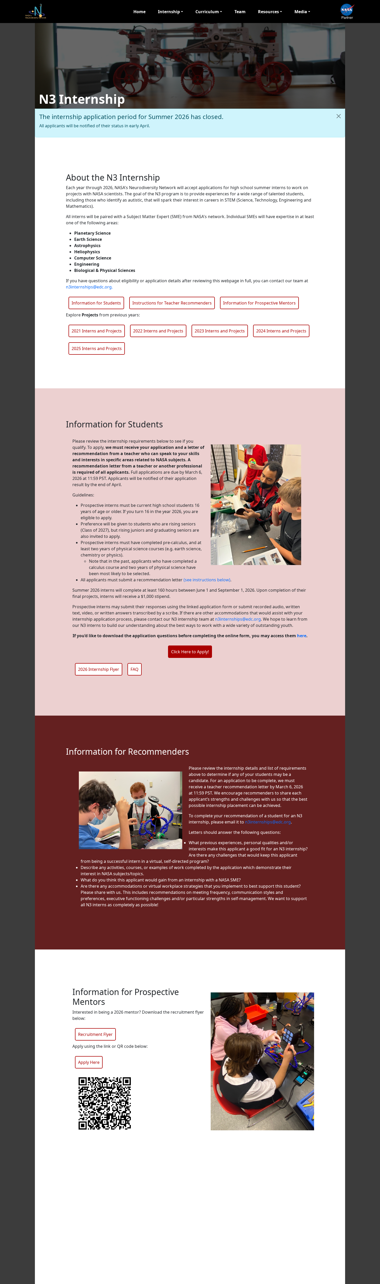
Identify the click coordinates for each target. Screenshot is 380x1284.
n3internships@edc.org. (89, 287)
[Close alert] (338, 116)
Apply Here (89, 1062)
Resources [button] (268, 11)
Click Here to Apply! (190, 652)
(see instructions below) (207, 580)
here (301, 636)
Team (240, 11)
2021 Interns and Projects (97, 331)
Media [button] (300, 11)
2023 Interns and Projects (220, 331)
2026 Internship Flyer (98, 669)
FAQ (135, 669)
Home (139, 11)
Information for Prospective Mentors (259, 303)
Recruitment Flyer (95, 1034)
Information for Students (96, 303)
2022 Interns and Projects (158, 331)
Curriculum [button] (207, 11)
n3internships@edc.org (238, 619)
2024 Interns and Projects (281, 331)
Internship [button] (169, 11)
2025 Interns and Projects (97, 348)
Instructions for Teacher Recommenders (172, 303)
